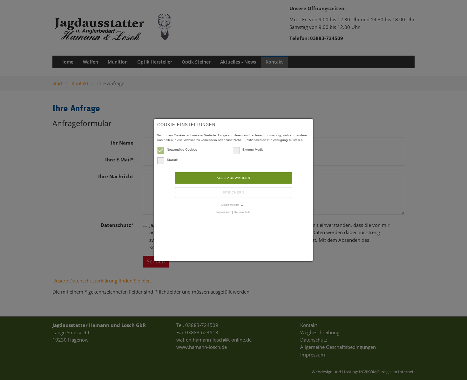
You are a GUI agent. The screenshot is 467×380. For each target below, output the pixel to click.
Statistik (172, 159)
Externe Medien (254, 149)
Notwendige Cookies (182, 149)
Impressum (223, 212)
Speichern (233, 192)
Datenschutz (242, 212)
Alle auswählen (233, 178)
